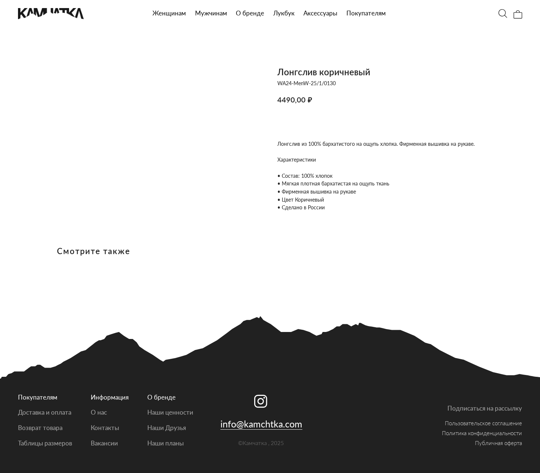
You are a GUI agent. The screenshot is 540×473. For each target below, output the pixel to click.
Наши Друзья (166, 428)
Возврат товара (40, 428)
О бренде (250, 13)
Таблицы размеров (45, 443)
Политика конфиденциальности (482, 433)
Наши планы (165, 443)
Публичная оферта (498, 443)
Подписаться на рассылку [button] (484, 408)
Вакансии (104, 443)
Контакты (105, 428)
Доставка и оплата (44, 412)
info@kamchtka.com (261, 424)
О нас (99, 412)
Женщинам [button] (169, 13)
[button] (211, 13)
